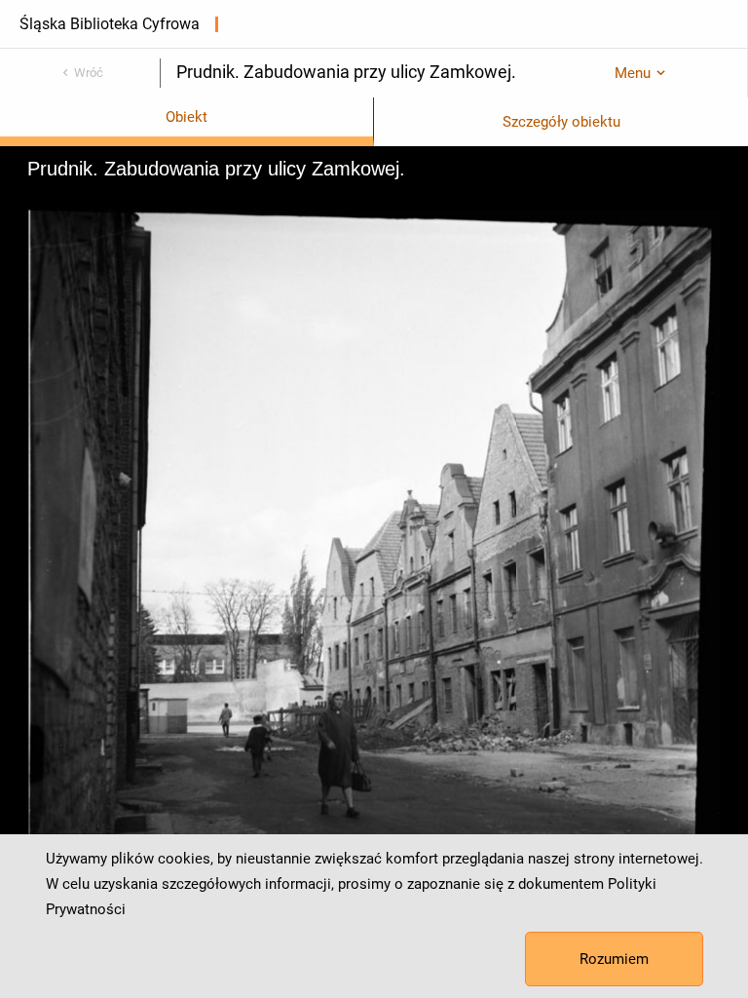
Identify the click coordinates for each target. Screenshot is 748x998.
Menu (633, 73)
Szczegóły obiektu (561, 122)
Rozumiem (614, 959)
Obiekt (186, 117)
